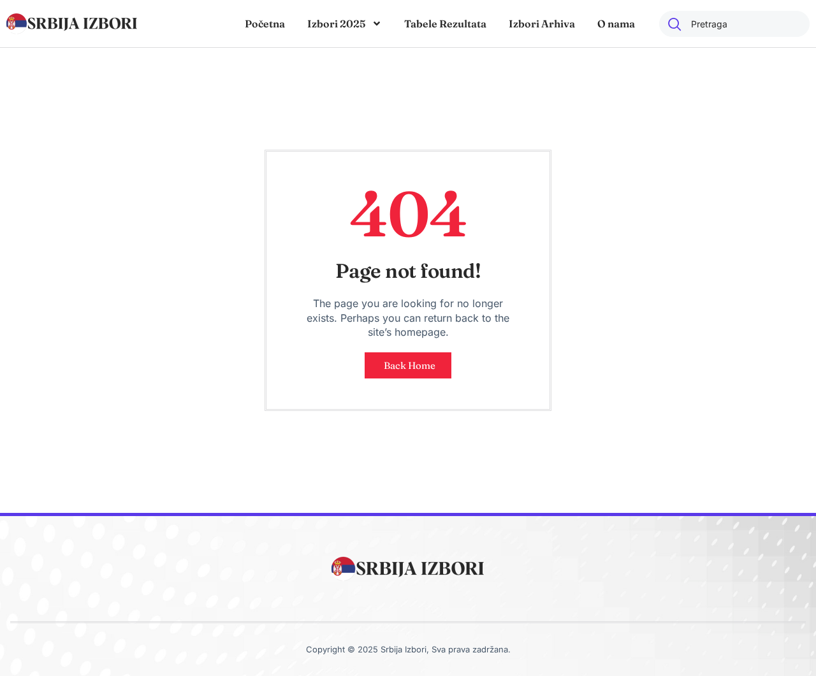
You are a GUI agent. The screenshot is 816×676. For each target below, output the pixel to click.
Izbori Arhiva (542, 23)
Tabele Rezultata (445, 23)
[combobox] (734, 24)
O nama (616, 23)
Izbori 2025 (336, 23)
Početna (265, 23)
